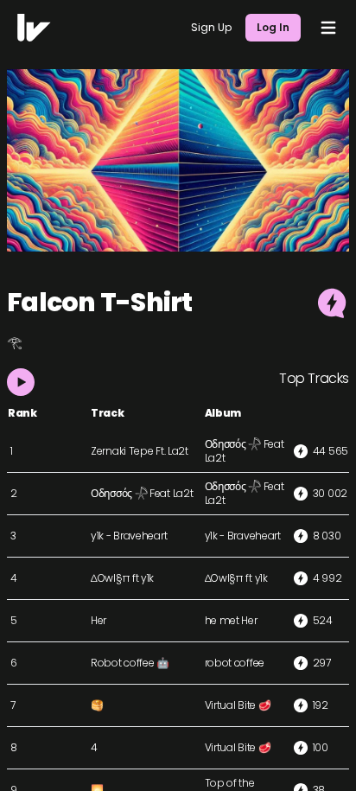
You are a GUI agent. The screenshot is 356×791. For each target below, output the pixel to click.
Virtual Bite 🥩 (238, 705)
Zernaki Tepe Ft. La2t (139, 450)
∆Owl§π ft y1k (122, 578)
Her (98, 620)
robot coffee (234, 662)
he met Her (231, 620)
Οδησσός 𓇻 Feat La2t (244, 451)
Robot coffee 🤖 (130, 662)
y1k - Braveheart (129, 535)
